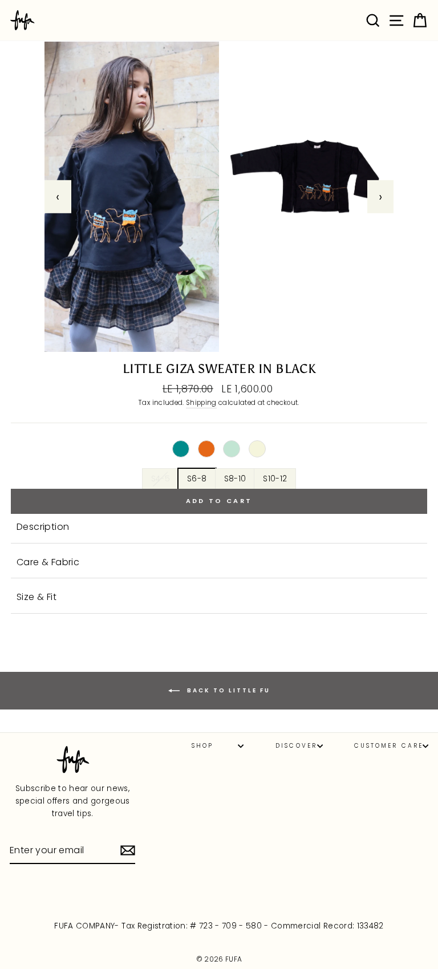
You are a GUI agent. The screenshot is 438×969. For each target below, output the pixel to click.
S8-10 (235, 478)
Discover (296, 745)
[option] (219, 197)
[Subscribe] (127, 850)
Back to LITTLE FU (227, 690)
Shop (202, 745)
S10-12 (275, 478)
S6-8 (196, 478)
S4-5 (160, 478)
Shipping (201, 402)
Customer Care (388, 745)
